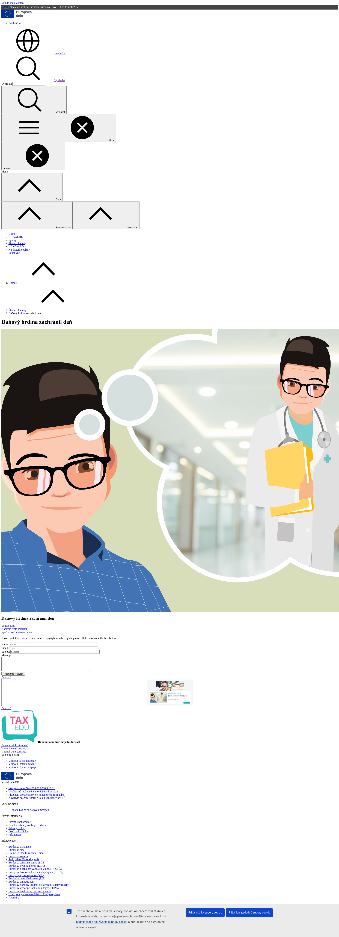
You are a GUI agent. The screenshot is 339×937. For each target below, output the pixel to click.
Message (6, 655)
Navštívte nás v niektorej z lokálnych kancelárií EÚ (37, 797)
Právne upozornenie (19, 821)
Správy (12, 240)
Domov (12, 233)
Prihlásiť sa (14, 23)
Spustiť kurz (8, 625)
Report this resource (13, 673)
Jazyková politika (18, 831)
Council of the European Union (26, 852)
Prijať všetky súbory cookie (205, 912)
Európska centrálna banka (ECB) (26, 862)
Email (4, 647)
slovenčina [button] (60, 53)
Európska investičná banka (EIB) (26, 878)
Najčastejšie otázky (19, 249)
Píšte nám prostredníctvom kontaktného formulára (36, 794)
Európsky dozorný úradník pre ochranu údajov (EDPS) (39, 884)
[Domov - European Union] (16, 17)
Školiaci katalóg (17, 243)
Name (4, 644)
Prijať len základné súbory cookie (249, 912)
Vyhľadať (59, 80)
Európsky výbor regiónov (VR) (26, 875)
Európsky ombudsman (21, 881)
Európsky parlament (19, 846)
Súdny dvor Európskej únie (23, 859)
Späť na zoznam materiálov (16, 632)
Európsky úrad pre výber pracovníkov (29, 891)
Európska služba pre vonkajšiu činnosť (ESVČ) (35, 868)
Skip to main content (12, 2)
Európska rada (16, 849)
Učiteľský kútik (17, 246)
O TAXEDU (15, 236)
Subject (5, 651)
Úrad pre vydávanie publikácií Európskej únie (34, 894)
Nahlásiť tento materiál (14, 628)
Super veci (14, 252)
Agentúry (13, 897)
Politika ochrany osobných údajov (27, 825)
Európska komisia (18, 856)
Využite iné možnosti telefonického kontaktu (33, 791)
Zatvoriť (6, 677)
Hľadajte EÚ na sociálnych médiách (28, 809)
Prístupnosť (14, 834)
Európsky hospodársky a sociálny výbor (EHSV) (35, 872)
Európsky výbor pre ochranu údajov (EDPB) (33, 887)
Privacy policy (16, 828)
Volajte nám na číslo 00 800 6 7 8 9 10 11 (31, 788)
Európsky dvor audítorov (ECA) (26, 865)
